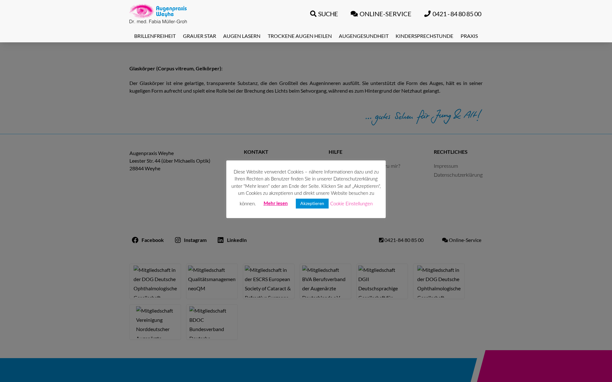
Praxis (469, 36)
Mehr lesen (276, 203)
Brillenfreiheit (155, 36)
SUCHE (328, 14)
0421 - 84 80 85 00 (457, 14)
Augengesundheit (364, 36)
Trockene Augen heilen (300, 36)
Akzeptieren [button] (312, 203)
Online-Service (386, 14)
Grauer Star (199, 36)
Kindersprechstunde (424, 36)
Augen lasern (241, 36)
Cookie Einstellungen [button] (351, 204)
